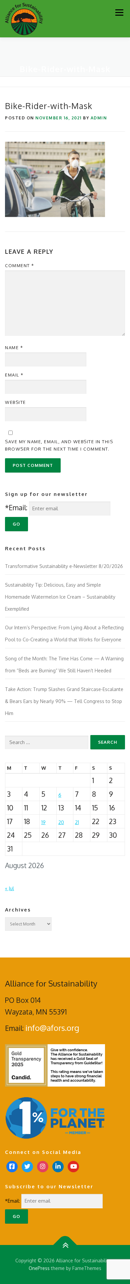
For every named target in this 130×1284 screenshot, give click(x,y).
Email (14, 375)
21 (77, 822)
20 (61, 822)
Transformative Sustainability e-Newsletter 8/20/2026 (64, 566)
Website (15, 402)
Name (14, 347)
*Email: (16, 507)
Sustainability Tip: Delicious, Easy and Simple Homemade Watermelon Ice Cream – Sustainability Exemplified (60, 596)
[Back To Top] (65, 1245)
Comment (19, 265)
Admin (99, 117)
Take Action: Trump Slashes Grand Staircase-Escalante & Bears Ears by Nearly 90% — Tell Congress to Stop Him (64, 701)
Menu (119, 12)
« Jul (9, 888)
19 (43, 822)
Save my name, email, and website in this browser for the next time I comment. (59, 445)
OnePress (39, 1268)
